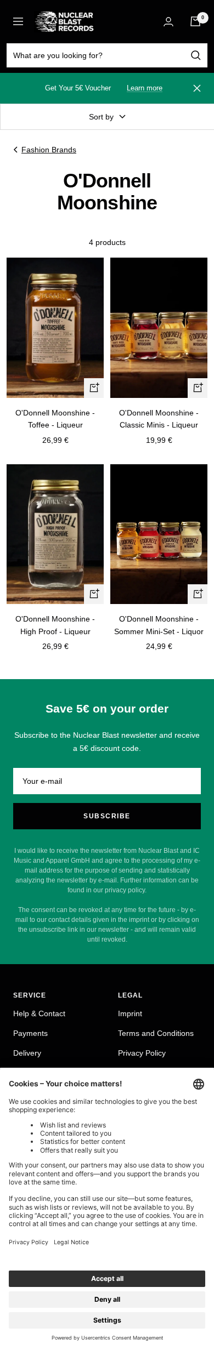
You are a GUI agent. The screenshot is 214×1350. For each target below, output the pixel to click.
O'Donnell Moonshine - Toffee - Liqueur (55, 418)
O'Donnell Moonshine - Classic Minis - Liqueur (159, 418)
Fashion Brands (48, 149)
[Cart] (195, 21)
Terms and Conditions (156, 1033)
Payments (30, 1033)
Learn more (144, 88)
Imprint (130, 1013)
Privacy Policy (142, 1053)
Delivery (27, 1053)
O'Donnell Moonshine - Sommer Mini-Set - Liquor (159, 624)
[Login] (168, 21)
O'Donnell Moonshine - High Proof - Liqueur (55, 624)
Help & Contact (39, 1013)
